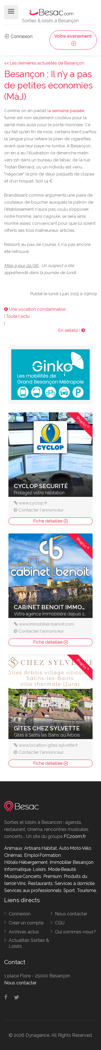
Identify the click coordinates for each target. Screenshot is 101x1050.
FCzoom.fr (75, 836)
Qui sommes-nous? (75, 932)
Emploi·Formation (42, 855)
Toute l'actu (17, 316)
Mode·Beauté (62, 869)
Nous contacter (71, 913)
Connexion (21, 36)
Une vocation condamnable (36, 309)
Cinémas (13, 855)
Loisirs (39, 869)
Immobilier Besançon (71, 862)
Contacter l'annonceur (41, 510)
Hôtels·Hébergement (26, 862)
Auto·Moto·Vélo (75, 848)
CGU (60, 923)
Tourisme (86, 890)
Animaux (13, 848)
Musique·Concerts (22, 876)
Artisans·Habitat (40, 848)
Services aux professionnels (32, 890)
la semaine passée (65, 110)
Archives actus (24, 932)
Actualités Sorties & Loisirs (29, 943)
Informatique (17, 869)
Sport (69, 890)
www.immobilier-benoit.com (46, 624)
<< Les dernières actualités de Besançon (44, 63)
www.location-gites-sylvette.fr (48, 745)
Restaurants (40, 883)
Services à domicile (75, 883)
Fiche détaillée (48, 521)
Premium (52, 876)
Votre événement (73, 36)
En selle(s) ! (69, 330)
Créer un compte (26, 923)
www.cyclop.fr (33, 503)
